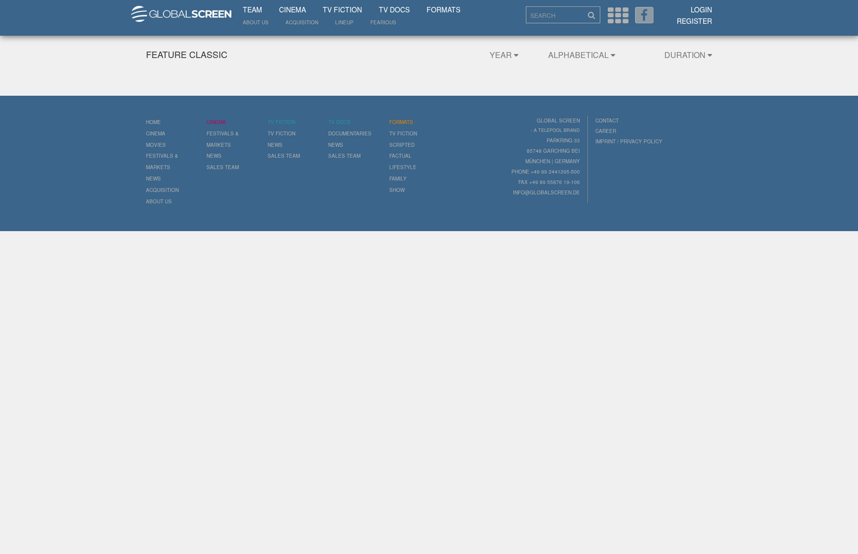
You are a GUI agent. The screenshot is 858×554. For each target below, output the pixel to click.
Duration (686, 55)
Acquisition (302, 22)
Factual (400, 155)
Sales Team (223, 167)
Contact (607, 120)
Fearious (383, 22)
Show (397, 189)
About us (256, 22)
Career (605, 130)
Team (252, 9)
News (153, 178)
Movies (156, 144)
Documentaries (349, 133)
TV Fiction (342, 9)
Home (153, 122)
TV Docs (394, 9)
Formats (443, 9)
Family (398, 178)
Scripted (402, 144)
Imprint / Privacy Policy (628, 141)
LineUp (344, 22)
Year (502, 55)
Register (694, 21)
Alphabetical (579, 55)
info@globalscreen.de (546, 192)
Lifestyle (403, 167)
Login (701, 9)
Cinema (292, 9)
